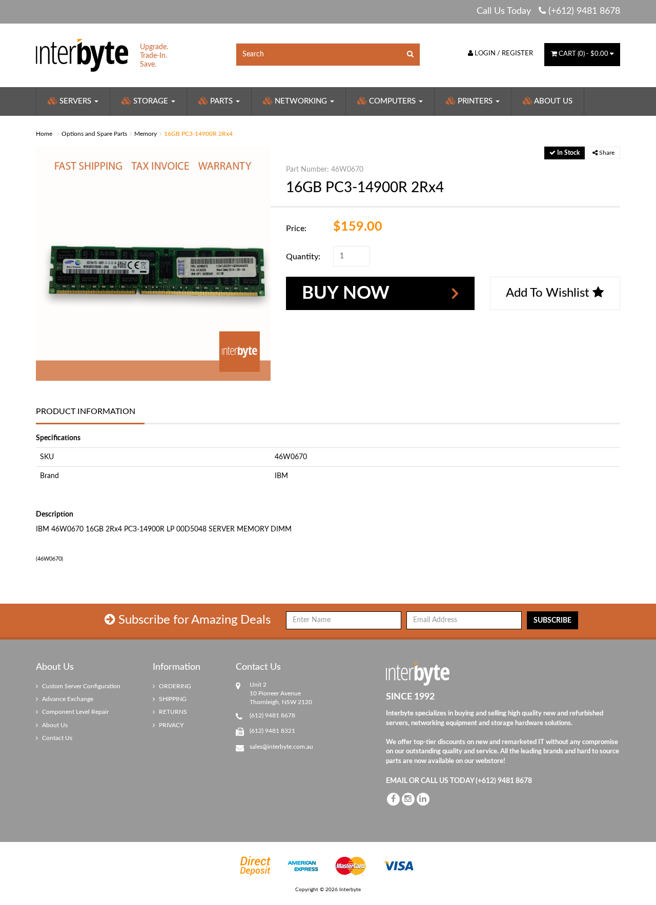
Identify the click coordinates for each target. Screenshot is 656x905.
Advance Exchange (66, 699)
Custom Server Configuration (80, 686)
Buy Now (345, 293)
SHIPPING (172, 699)
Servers (75, 101)
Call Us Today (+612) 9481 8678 (548, 11)
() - (583, 54)
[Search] (410, 54)
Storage (150, 101)
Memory (145, 134)
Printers (475, 101)
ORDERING (174, 686)
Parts (221, 101)
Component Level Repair (74, 712)
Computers (392, 101)
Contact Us (56, 738)
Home (44, 134)
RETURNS (172, 712)
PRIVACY (170, 725)
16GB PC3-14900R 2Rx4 (198, 134)
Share (606, 153)
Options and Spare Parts (94, 134)
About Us (552, 101)
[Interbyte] (82, 54)
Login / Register (503, 53)
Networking (301, 101)
